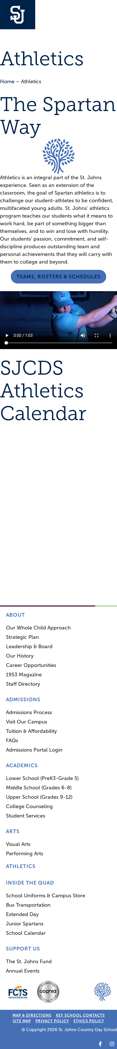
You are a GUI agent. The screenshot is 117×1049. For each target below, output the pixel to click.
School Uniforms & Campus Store (45, 895)
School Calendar (26, 933)
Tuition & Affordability (31, 731)
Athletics (20, 866)
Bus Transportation (28, 905)
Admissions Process (29, 712)
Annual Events (22, 971)
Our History (20, 656)
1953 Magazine (24, 674)
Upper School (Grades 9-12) (39, 797)
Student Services (25, 816)
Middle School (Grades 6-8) (39, 788)
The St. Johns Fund (29, 961)
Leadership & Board (29, 646)
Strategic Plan (22, 637)
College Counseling (29, 806)
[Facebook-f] (100, 1044)
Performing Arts (24, 853)
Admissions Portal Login (34, 750)
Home (7, 81)
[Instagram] (112, 1044)
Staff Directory (23, 684)
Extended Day (22, 914)
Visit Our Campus (26, 722)
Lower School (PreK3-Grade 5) (42, 778)
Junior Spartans (24, 924)
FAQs (12, 740)
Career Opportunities (31, 665)
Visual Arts (18, 844)
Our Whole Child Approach (38, 628)
